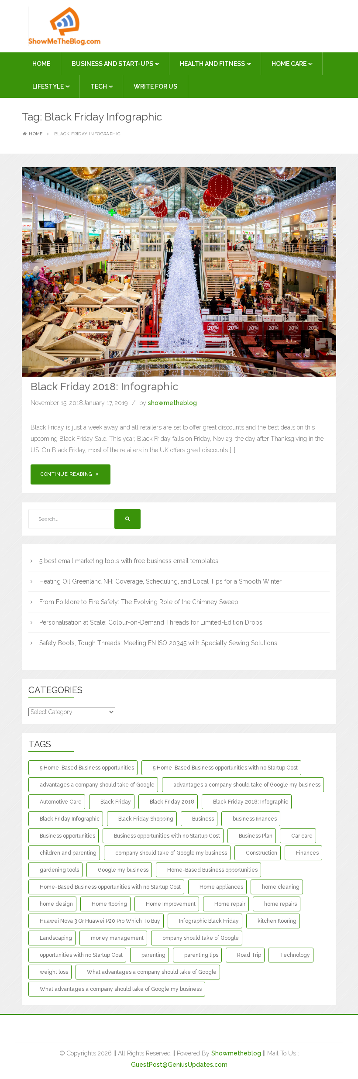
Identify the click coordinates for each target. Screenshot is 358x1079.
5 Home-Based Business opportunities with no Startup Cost (225, 768)
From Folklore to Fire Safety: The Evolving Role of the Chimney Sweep (138, 601)
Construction (261, 853)
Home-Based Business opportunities (212, 870)
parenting (153, 955)
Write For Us (155, 86)
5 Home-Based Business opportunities (87, 768)
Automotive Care (61, 802)
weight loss (54, 972)
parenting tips (201, 955)
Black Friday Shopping (145, 819)
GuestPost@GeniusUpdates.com (179, 1064)
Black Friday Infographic (70, 819)
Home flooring (109, 904)
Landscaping (56, 938)
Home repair (229, 904)
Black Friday (115, 802)
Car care (302, 836)
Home (41, 63)
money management (117, 938)
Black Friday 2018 (172, 802)
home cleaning (280, 887)
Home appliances (221, 887)
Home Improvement (171, 904)
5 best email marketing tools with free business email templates (128, 560)
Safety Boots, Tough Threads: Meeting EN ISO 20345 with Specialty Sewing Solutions (158, 642)
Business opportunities (67, 836)
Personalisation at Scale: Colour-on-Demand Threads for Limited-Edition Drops (150, 622)
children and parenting (68, 853)
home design (56, 904)
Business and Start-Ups (113, 63)
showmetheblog (172, 402)
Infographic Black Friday (209, 921)
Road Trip (249, 955)
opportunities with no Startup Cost (81, 955)
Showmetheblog (236, 1053)
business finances (255, 819)
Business (203, 819)
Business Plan (255, 836)
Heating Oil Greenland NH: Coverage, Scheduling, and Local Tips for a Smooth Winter (160, 581)
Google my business (123, 870)
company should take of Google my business (171, 853)
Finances (307, 853)
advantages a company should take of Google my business (246, 785)
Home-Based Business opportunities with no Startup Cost (110, 887)
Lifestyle (48, 86)
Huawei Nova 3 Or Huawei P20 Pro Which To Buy (100, 921)
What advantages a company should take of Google (152, 972)
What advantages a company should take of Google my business (121, 989)
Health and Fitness (213, 63)
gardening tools (59, 870)
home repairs (280, 904)
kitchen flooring (277, 921)
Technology (295, 955)
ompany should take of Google (200, 938)
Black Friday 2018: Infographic (104, 386)
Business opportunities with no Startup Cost (167, 836)
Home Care (290, 63)
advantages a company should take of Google (97, 785)
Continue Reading (67, 474)
